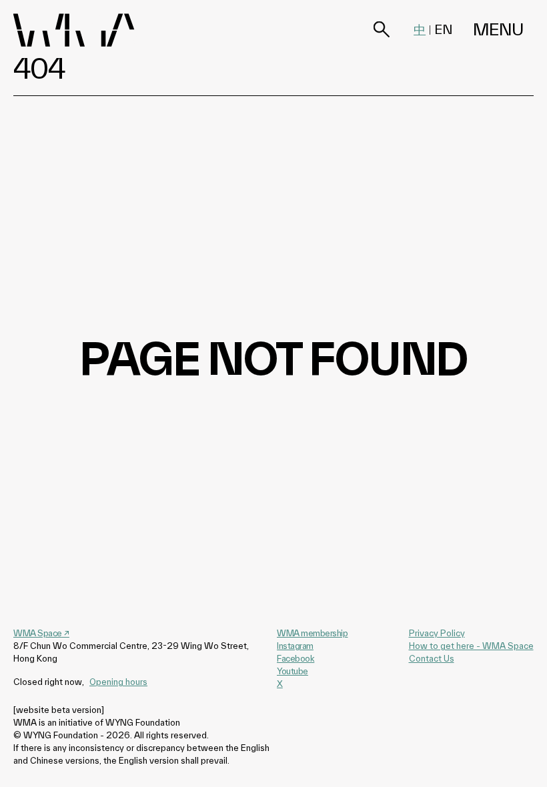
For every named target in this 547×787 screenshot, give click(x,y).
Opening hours (118, 681)
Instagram (295, 645)
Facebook (295, 658)
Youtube (292, 671)
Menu (498, 29)
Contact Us (431, 658)
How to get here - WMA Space (471, 645)
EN (443, 29)
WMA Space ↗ (41, 633)
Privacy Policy (437, 633)
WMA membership (312, 633)
